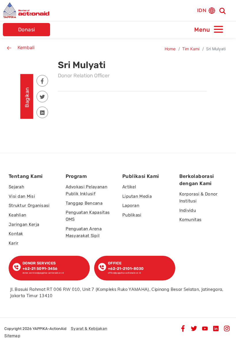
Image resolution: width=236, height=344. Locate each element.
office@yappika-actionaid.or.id (124, 273)
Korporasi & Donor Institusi (198, 197)
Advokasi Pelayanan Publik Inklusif (86, 190)
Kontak (16, 233)
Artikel (129, 186)
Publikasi (132, 215)
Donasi (26, 29)
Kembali (26, 47)
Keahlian (17, 215)
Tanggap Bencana (84, 203)
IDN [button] (201, 10)
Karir (14, 243)
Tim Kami (190, 48)
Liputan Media (137, 196)
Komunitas (190, 219)
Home (170, 48)
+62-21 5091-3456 (40, 268)
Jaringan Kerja (24, 224)
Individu (187, 210)
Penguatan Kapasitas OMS (88, 216)
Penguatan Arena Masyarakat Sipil (84, 232)
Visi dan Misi (22, 196)
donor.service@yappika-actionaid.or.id (43, 273)
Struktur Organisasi (29, 205)
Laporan (130, 205)
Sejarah (16, 186)
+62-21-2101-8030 (126, 268)
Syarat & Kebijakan (89, 328)
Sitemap (12, 335)
